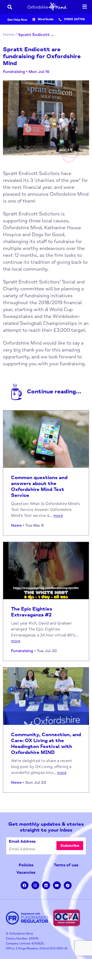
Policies (26, 865)
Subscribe (69, 845)
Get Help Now (17, 20)
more (58, 515)
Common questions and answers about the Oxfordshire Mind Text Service (39, 486)
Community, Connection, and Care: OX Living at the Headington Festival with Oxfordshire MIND (46, 743)
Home (8, 34)
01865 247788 (74, 19)
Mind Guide (45, 19)
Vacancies (25, 872)
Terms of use (66, 865)
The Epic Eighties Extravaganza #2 (31, 612)
